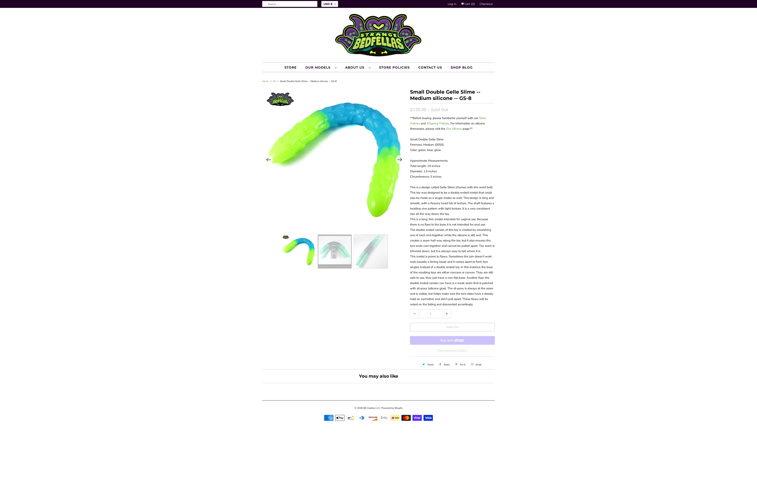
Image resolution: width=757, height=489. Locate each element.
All (275, 81)
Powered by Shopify (392, 408)
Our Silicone (454, 129)
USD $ (327, 4)
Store (290, 67)
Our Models (319, 67)
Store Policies (394, 67)
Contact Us (430, 67)
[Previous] (268, 159)
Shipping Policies (438, 123)
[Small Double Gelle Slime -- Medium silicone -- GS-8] (334, 160)
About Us (356, 67)
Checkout (486, 4)
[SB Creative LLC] (378, 36)
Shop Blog (462, 67)
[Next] (399, 159)
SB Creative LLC (371, 408)
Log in (452, 4)
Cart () (469, 4)
